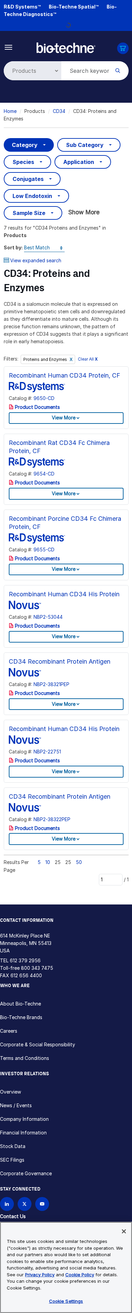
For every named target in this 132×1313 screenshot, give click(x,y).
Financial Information (23, 1132)
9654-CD (44, 474)
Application (78, 162)
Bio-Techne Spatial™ (73, 7)
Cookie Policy (79, 1274)
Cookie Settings (66, 1301)
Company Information (24, 1119)
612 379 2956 (25, 960)
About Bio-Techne (20, 1004)
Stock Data (12, 1146)
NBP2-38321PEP (51, 684)
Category (25, 145)
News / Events (16, 1105)
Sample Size (29, 213)
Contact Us (13, 1216)
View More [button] (63, 417)
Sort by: (13, 247)
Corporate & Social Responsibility (37, 1044)
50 (79, 862)
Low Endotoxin (32, 196)
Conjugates (28, 179)
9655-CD (44, 549)
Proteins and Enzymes (45, 359)
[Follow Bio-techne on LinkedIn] (7, 1204)
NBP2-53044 (48, 617)
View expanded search (35, 260)
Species (23, 162)
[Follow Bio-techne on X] (24, 1204)
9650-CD (44, 398)
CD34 (59, 111)
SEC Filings (12, 1160)
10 (47, 862)
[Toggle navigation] (9, 47)
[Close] (123, 1231)
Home (10, 111)
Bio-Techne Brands (21, 1017)
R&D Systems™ (22, 7)
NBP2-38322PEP (52, 819)
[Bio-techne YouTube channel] (42, 1204)
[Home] (66, 47)
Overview (10, 1092)
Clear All (88, 359)
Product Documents (37, 407)
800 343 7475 (37, 968)
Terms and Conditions (24, 1058)
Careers (8, 1031)
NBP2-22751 (47, 751)
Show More (84, 212)
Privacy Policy (39, 1274)
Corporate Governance (26, 1173)
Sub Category (85, 145)
